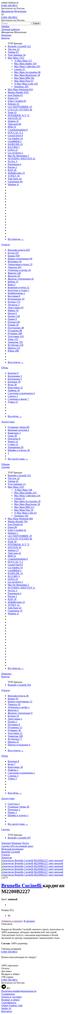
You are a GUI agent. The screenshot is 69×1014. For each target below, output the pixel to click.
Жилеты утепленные (21, 278)
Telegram (6, 843)
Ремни (13, 441)
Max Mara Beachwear (27, 75)
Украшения (15, 447)
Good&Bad (15, 141)
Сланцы (13, 775)
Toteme (13, 52)
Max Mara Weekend (20, 89)
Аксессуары (7, 421)
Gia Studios (15, 138)
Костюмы (14, 296)
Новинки (6, 35)
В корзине (29, 921)
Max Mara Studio (25, 63)
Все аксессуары (18, 458)
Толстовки (16, 336)
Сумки (13, 444)
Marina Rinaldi (18, 92)
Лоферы (14, 390)
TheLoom (14, 124)
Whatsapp (16, 843)
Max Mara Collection (27, 66)
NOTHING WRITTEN (21, 158)
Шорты (14, 347)
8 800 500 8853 (9, 5)
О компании (8, 994)
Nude (12, 112)
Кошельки (14, 433)
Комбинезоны (16, 293)
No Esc (12, 161)
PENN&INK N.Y (18, 115)
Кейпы (13, 281)
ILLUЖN (14, 147)
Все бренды (16, 239)
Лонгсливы (15, 307)
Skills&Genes (16, 173)
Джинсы (15, 267)
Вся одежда (15, 362)
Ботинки (14, 381)
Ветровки (15, 261)
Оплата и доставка (11, 996)
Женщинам (7, 11)
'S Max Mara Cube (26, 83)
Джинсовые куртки (20, 264)
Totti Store (15, 178)
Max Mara (16, 57)
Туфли (13, 402)
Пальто (14, 316)
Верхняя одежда (19, 250)
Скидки (5, 467)
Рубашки (15, 333)
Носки (12, 313)
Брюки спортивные (20, 258)
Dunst (13, 98)
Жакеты (14, 273)
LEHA (13, 150)
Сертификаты (8, 1002)
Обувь (4, 367)
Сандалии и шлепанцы (21, 393)
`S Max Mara (23, 60)
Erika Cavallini (17, 101)
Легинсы (13, 304)
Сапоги (13, 396)
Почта (25, 843)
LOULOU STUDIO (20, 109)
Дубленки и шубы (19, 270)
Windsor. (13, 184)
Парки (12, 319)
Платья (14, 322)
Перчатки (14, 438)
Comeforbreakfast (18, 129)
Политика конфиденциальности (18, 991)
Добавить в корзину (12, 921)
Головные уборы (18, 427)
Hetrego (13, 103)
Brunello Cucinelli (19, 46)
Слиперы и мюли (18, 399)
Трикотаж (15, 342)
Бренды (5, 38)
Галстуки (14, 803)
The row (14, 49)
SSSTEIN (14, 118)
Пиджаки (14, 724)
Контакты (6, 1011)
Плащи (13, 324)
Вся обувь (15, 416)
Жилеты (14, 276)
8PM (12, 127)
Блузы (13, 253)
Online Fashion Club (11, 1005)
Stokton (13, 121)
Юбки (13, 350)
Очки (12, 435)
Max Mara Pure (23, 80)
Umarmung (15, 181)
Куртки (14, 301)
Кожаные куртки (18, 287)
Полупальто (16, 327)
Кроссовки (15, 387)
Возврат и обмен (10, 999)
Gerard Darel (15, 135)
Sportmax (21, 86)
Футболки (15, 345)
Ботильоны (15, 378)
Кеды (12, 384)
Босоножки (15, 376)
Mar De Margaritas (18, 155)
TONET (14, 175)
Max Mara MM (24, 78)
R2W (12, 170)
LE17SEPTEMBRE (20, 106)
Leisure (19, 69)
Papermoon (14, 164)
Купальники (16, 299)
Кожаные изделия (18, 430)
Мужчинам (20, 11)
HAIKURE (15, 144)
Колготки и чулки (18, 290)
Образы (5, 464)
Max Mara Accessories (27, 72)
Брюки (14, 255)
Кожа (11, 284)
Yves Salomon (17, 55)
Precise (12, 167)
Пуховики (15, 330)
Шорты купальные (19, 744)
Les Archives (15, 152)
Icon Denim (15, 95)
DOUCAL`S (15, 132)
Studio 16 (6, 1008)
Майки (13, 310)
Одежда (5, 244)
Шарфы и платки (19, 450)
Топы (13, 339)
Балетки (13, 373)
